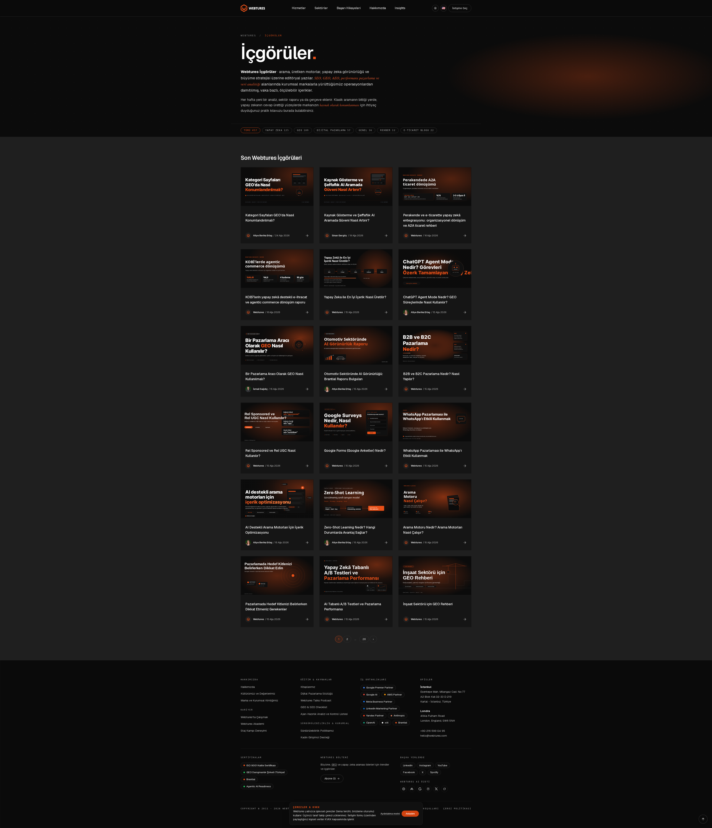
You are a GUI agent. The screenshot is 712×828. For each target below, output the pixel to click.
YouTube (442, 765)
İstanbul (425, 687)
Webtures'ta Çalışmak (254, 717)
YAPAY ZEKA (277, 130)
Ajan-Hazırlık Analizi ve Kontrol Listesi (324, 714)
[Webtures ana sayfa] (253, 8)
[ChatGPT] (403, 789)
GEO (303, 130)
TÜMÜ (250, 130)
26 (364, 639)
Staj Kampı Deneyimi (254, 730)
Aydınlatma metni (390, 813)
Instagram (425, 765)
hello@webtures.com (433, 735)
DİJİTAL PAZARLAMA (334, 130)
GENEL (365, 130)
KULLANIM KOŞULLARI (423, 808)
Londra (425, 711)
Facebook (409, 772)
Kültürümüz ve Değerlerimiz (258, 693)
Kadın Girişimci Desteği (315, 737)
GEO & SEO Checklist (314, 707)
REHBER (387, 130)
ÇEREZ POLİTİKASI (457, 808)
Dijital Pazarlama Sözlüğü (317, 693)
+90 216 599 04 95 (432, 731)
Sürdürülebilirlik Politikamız (317, 730)
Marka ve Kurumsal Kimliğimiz (259, 700)
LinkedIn (408, 765)
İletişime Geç (459, 8)
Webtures (248, 35)
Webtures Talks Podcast (316, 700)
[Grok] (444, 789)
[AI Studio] (420, 789)
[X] (436, 789)
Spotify (434, 772)
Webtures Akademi (252, 723)
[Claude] (411, 789)
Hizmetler (299, 8)
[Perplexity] (428, 789)
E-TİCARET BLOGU (419, 130)
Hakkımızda (248, 687)
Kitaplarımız (308, 687)
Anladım (410, 813)
